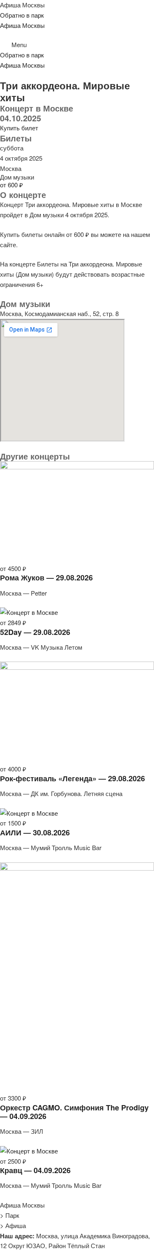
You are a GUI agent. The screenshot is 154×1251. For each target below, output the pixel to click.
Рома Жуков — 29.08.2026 (46, 577)
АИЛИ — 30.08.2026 (35, 832)
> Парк (9, 1215)
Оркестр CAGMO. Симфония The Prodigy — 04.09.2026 (74, 1112)
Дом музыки (17, 177)
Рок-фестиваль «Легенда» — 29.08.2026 (72, 778)
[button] (77, 45)
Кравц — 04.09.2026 (35, 1170)
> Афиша (13, 1225)
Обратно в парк (22, 15)
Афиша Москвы (22, 4)
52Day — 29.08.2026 (35, 632)
